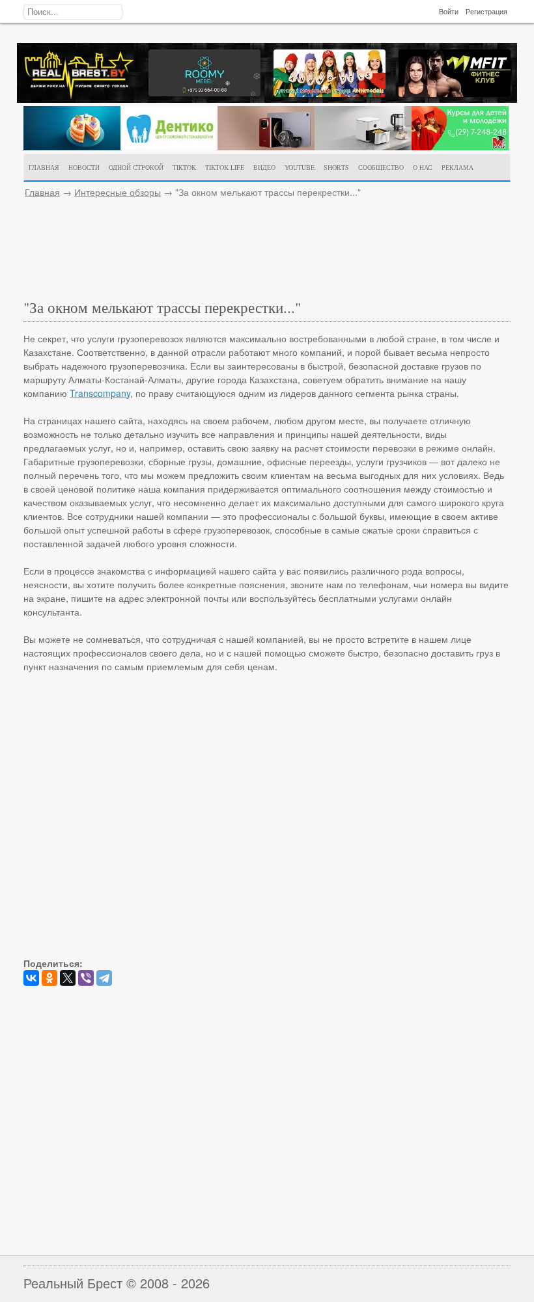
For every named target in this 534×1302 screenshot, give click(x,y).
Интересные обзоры (117, 191)
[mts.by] (71, 146)
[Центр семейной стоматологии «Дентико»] (169, 146)
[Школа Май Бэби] (460, 146)
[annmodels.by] (330, 93)
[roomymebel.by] (204, 92)
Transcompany (100, 393)
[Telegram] (104, 978)
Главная (42, 191)
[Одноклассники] (49, 978)
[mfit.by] (455, 93)
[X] (68, 978)
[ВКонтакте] (31, 978)
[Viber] (86, 978)
